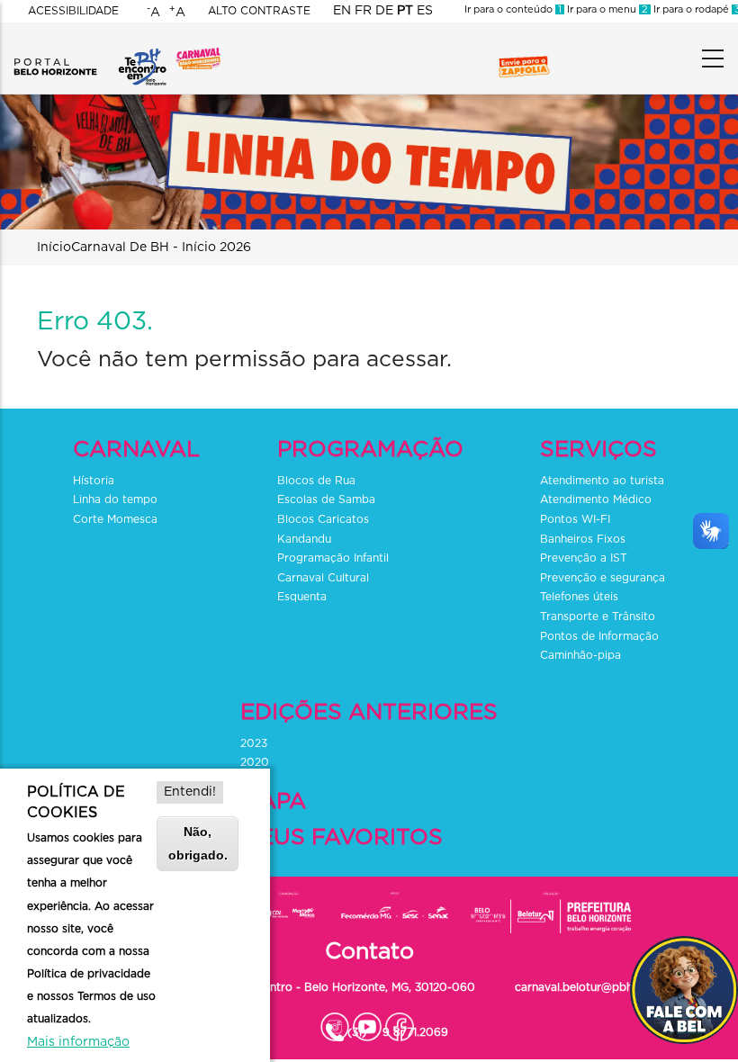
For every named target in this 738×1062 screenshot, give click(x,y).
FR (363, 10)
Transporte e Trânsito (599, 616)
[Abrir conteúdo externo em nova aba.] (334, 1023)
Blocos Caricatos (323, 519)
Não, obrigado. (198, 842)
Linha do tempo (115, 499)
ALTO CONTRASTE (259, 10)
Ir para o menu (606, 9)
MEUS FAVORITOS (344, 837)
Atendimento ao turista (602, 480)
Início (54, 247)
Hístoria (93, 480)
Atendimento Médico (596, 499)
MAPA (276, 801)
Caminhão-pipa (582, 655)
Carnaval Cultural (323, 577)
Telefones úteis (579, 596)
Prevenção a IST (583, 558)
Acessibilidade (73, 10)
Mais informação (78, 1042)
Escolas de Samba (326, 499)
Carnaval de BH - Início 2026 (161, 247)
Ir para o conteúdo (513, 9)
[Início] (90, 54)
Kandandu (304, 539)
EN (342, 10)
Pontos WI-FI (575, 519)
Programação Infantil (333, 558)
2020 (254, 762)
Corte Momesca (115, 519)
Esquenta (302, 596)
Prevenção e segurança (602, 577)
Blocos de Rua (316, 480)
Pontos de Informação (601, 636)
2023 (253, 743)
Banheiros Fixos (583, 539)
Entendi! (190, 792)
